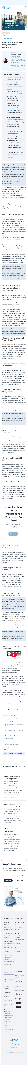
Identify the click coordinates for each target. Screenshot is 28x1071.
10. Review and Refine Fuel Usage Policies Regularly (13, 750)
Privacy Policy (14, 1047)
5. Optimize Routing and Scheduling (12, 733)
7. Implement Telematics (9, 738)
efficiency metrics (7, 319)
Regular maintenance (7, 344)
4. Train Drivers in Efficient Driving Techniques (13, 730)
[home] (8, 8)
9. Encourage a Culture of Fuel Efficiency (12, 747)
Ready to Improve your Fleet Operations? (13, 753)
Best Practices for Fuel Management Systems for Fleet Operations (14, 718)
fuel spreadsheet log (13, 618)
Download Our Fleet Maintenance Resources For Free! (13, 741)
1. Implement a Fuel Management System (13, 721)
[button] (25, 7)
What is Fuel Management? (10, 715)
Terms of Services (14, 1050)
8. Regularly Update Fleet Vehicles (11, 744)
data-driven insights (7, 239)
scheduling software (19, 437)
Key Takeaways (7, 713)
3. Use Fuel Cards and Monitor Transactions (13, 728)
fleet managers (17, 667)
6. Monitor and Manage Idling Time (11, 735)
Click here (21, 700)
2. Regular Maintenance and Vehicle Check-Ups (13, 725)
